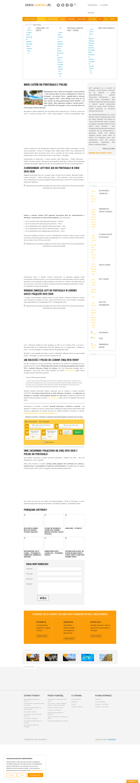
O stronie (104, 5)
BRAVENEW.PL (112, 739)
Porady (62, 19)
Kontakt (91, 12)
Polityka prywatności (36, 770)
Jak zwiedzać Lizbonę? (30, 712)
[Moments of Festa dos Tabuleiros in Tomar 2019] (106, 657)
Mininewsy (33, 24)
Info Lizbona (71, 19)
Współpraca (93, 5)
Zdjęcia (112, 19)
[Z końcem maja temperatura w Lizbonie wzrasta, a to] (107, 678)
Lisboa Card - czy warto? (42, 29)
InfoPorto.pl (98, 699)
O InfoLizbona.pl (75, 699)
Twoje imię (29, 569)
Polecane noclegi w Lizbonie (55, 707)
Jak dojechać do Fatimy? (31, 718)
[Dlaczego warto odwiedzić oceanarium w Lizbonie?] (87, 657)
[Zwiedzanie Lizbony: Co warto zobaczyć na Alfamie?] (32, 657)
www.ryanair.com (52, 398)
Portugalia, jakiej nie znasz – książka (75, 29)
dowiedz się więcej (42, 636)
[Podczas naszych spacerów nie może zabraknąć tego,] (77, 678)
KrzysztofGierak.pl (100, 701)
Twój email (29, 574)
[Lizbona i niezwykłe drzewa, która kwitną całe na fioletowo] (69, 657)
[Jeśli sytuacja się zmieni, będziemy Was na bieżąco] (31, 678)
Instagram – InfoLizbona (102, 704)
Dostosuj (11, 775)
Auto (100, 19)
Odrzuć (22, 775)
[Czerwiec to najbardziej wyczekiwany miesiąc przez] (92, 678)
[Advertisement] (54, 131)
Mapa (105, 19)
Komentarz (29, 584)
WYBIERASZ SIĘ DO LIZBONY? (100, 153)
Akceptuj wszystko (35, 775)
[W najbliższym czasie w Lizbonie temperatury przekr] (61, 678)
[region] (25, 767)
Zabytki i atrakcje (52, 19)
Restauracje (103, 332)
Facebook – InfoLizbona (101, 706)
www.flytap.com (70, 370)
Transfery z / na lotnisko (54, 710)
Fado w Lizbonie (104, 265)
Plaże (101, 338)
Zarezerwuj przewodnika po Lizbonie (58, 721)
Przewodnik (41, 19)
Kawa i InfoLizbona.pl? (106, 28)
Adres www (29, 579)
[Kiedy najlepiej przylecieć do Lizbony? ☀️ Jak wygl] (46, 678)
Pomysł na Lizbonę (30, 19)
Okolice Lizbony (81, 19)
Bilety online (92, 19)
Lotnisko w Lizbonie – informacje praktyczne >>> (40, 413)
